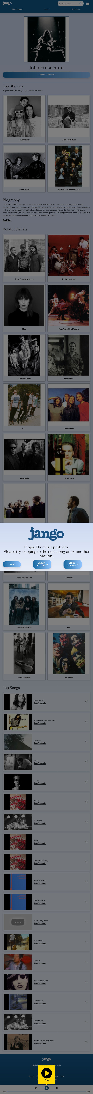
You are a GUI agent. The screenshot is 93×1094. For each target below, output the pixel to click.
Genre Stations (72, 564)
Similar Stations (41, 564)
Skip (11, 564)
